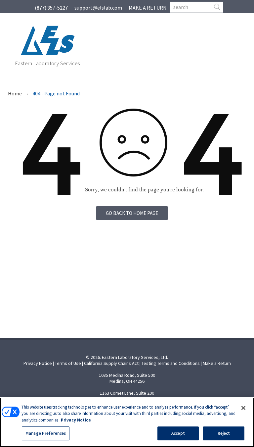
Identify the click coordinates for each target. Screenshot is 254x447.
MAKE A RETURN (148, 7)
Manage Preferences (45, 433)
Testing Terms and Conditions (171, 363)
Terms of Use (68, 363)
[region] (127, 422)
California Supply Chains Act (111, 363)
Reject (224, 433)
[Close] (243, 408)
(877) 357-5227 (51, 7)
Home (15, 93)
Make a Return (217, 363)
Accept (178, 433)
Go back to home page (132, 213)
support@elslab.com (98, 7)
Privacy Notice (37, 363)
